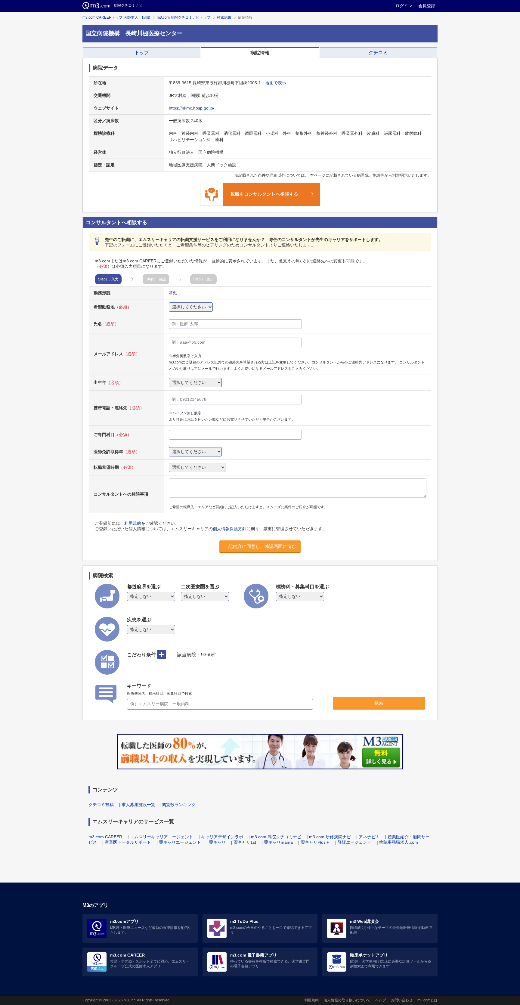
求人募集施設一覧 (138, 804)
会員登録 (426, 5)
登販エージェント (354, 842)
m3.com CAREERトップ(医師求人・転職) (116, 17)
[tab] (141, 52)
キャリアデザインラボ (222, 836)
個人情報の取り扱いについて (346, 1000)
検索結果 (224, 17)
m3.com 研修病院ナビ (330, 836)
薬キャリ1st (245, 842)
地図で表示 (275, 82)
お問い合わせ (402, 1000)
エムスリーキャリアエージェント (161, 836)
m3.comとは (427, 1000)
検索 (378, 702)
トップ (142, 52)
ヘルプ (380, 1000)
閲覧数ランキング (179, 804)
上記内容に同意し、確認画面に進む (260, 546)
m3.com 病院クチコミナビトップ (183, 17)
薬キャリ (217, 842)
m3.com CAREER (105, 836)
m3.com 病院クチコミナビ (276, 836)
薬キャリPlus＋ (315, 842)
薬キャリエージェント (180, 842)
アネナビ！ (369, 836)
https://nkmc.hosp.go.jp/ (191, 108)
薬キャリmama (278, 842)
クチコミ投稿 (101, 804)
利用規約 (132, 523)
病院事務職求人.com (398, 842)
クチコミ (378, 52)
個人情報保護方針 (229, 528)
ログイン (403, 5)
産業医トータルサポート (128, 842)
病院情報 (260, 52)
